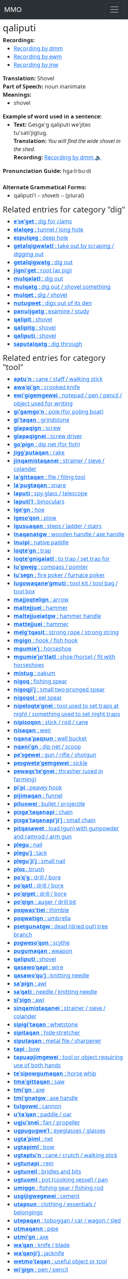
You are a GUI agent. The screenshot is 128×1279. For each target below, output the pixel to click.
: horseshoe (42, 648)
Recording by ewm (38, 56)
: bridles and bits (47, 1171)
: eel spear (38, 697)
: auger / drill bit (45, 902)
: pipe (36, 1228)
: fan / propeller (47, 1122)
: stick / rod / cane (51, 722)
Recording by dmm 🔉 (73, 157)
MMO (13, 9)
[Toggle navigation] (114, 9)
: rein (34, 1163)
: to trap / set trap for (62, 558)
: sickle (50, 763)
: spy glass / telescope (50, 493)
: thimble (41, 910)
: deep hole (41, 237)
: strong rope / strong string (66, 632)
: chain (43, 812)
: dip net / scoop (47, 746)
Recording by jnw (36, 64)
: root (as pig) (43, 270)
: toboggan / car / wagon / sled (67, 1220)
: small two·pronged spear (59, 689)
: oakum (34, 673)
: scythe (42, 942)
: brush (29, 869)
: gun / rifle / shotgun (55, 754)
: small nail (39, 861)
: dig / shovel (40, 295)
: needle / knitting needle (55, 991)
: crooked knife (47, 387)
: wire (38, 967)
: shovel (33, 319)
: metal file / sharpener (57, 1040)
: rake (39, 452)
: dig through (48, 344)
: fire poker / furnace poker (59, 575)
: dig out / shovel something (62, 286)
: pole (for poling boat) (58, 411)
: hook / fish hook (46, 640)
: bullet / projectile (49, 804)
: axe (29, 1089)
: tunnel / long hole (48, 229)
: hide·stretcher (47, 1032)
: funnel (38, 795)
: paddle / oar (43, 1114)
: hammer (41, 607)
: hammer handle (57, 616)
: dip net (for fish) (47, 444)
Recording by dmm (38, 48)
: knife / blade (42, 1245)
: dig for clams (43, 221)
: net (33, 1138)
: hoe (29, 509)
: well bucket (50, 738)
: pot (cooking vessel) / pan (61, 1179)
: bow (27, 1049)
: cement (47, 1196)
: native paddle (41, 542)
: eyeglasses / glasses (59, 1130)
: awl (30, 983)
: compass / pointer (51, 567)
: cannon (37, 1106)
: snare (40, 485)
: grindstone (41, 419)
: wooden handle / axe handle (69, 534)
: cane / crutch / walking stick (65, 1155)
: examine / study (51, 311)
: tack (30, 853)
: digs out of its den (53, 303)
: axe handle (46, 1098)
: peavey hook (38, 787)
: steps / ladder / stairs (58, 526)
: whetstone (46, 1024)
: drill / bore (37, 877)
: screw (37, 428)
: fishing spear (40, 681)
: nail (28, 844)
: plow (35, 518)
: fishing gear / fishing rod (58, 1188)
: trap (32, 550)
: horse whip (55, 1073)
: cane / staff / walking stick (58, 379)
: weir (32, 730)
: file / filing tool (49, 477)
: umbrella (42, 918)
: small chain (55, 820)
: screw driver (48, 436)
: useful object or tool (60, 1261)
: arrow (41, 599)
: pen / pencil (41, 1269)
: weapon (43, 951)
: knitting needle (51, 975)
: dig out (43, 262)
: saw (39, 1081)
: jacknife (39, 1253)
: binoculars (39, 501)
